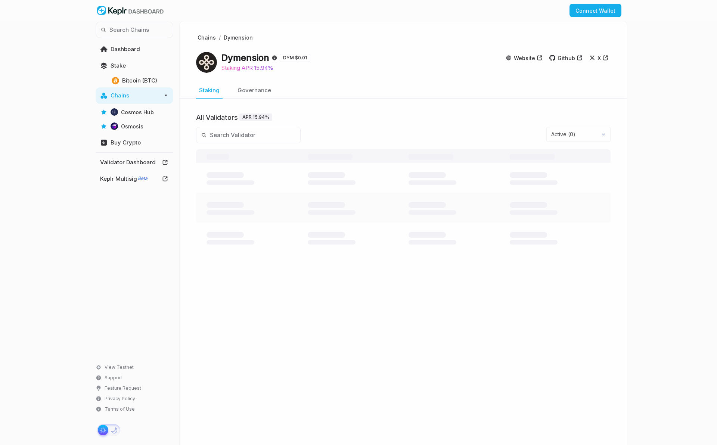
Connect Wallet (595, 10)
